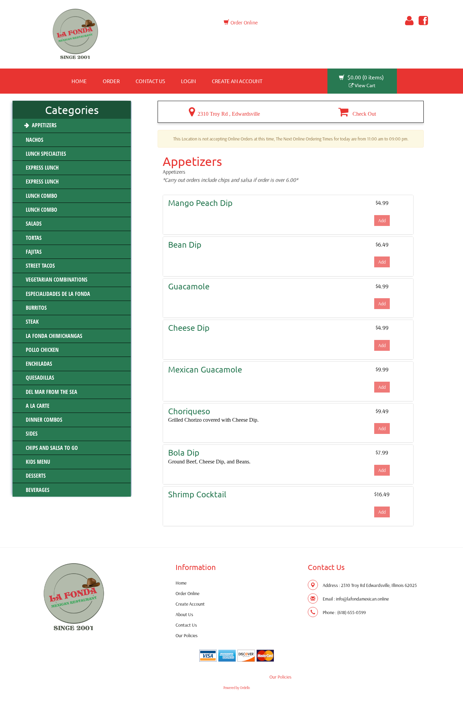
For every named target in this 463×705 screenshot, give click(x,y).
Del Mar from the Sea (50, 392)
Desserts (35, 475)
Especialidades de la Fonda (57, 294)
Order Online (243, 22)
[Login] (408, 20)
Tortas (33, 238)
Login (188, 81)
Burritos (35, 307)
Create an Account (237, 81)
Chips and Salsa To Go (51, 448)
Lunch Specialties (45, 153)
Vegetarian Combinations (55, 279)
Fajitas (33, 251)
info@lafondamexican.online (362, 599)
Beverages (36, 490)
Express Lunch (41, 167)
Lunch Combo (40, 195)
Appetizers (44, 125)
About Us (184, 614)
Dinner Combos (43, 419)
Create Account (190, 604)
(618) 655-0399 (351, 612)
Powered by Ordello (236, 687)
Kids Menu (37, 461)
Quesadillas (39, 377)
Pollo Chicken (41, 350)
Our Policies (187, 635)
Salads (33, 223)
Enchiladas (38, 363)
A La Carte (36, 405)
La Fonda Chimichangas (53, 336)
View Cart (365, 85)
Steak (31, 321)
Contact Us (150, 81)
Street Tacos (39, 265)
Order (111, 81)
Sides (31, 433)
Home (79, 81)
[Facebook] (422, 20)
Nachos (33, 140)
